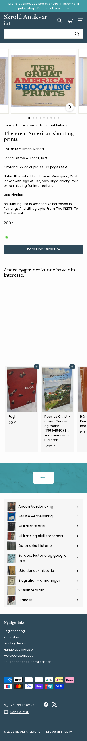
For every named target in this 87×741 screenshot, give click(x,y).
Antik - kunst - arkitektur (47, 125)
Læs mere (61, 8)
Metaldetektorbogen (19, 655)
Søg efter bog (14, 631)
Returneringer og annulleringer (27, 662)
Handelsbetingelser (19, 649)
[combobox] (43, 34)
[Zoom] (69, 107)
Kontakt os (12, 637)
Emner (21, 125)
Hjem (8, 125)
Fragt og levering (17, 643)
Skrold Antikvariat (25, 20)
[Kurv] (69, 20)
